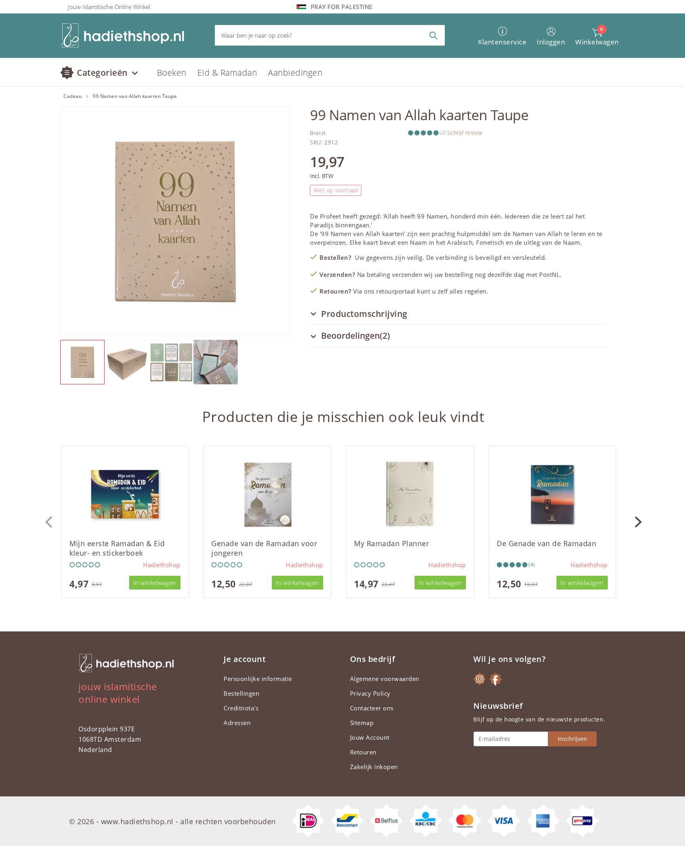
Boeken (171, 72)
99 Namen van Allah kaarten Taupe (135, 96)
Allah (391, 216)
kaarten (393, 234)
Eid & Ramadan (227, 72)
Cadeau (72, 96)
